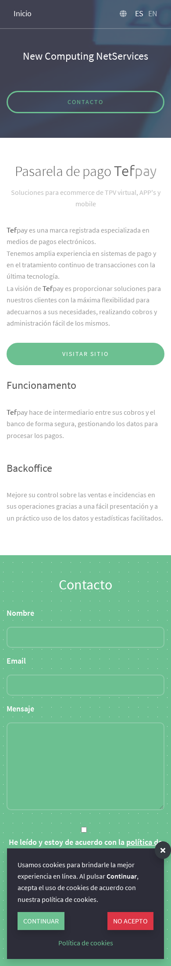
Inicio (23, 13)
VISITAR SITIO (85, 354)
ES (139, 13)
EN (152, 13)
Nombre (20, 613)
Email (16, 661)
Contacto (85, 102)
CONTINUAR (41, 920)
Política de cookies (85, 942)
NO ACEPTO (130, 920)
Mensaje (20, 709)
